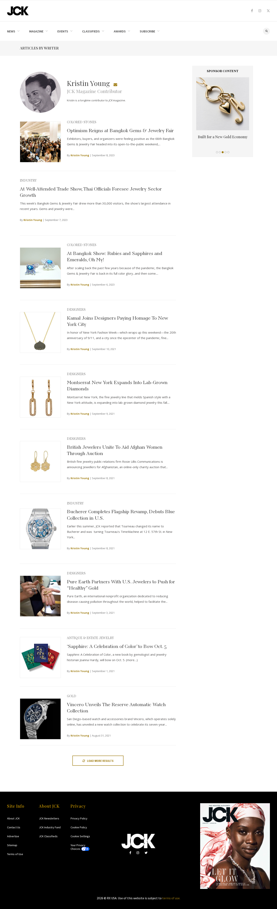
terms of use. (171, 898)
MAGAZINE (36, 31)
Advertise (13, 836)
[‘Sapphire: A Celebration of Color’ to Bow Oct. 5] (40, 657)
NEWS (11, 31)
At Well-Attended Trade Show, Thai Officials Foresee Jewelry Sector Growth (91, 191)
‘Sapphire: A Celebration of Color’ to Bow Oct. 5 (117, 645)
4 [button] (225, 152)
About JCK (13, 818)
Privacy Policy (79, 818)
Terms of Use (15, 854)
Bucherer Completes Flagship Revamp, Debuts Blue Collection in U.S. (121, 513)
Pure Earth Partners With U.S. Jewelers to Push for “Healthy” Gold (121, 584)
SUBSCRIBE (147, 31)
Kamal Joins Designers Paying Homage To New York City (117, 320)
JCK (18, 10)
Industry (28, 180)
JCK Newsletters (49, 818)
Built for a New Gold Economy (223, 136)
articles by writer (39, 48)
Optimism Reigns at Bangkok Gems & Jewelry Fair (120, 129)
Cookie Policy (79, 827)
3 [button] (223, 152)
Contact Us (13, 827)
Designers (76, 309)
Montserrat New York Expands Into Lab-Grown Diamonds (117, 384)
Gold (71, 695)
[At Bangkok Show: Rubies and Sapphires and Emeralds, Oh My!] (40, 268)
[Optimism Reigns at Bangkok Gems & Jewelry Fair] (40, 142)
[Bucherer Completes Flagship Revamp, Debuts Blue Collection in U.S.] (40, 529)
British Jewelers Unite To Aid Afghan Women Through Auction (114, 449)
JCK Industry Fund (50, 827)
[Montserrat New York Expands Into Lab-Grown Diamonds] (40, 397)
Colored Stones (81, 121)
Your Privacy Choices (78, 847)
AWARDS (120, 31)
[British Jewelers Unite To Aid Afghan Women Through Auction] (40, 461)
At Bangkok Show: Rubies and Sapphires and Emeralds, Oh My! (114, 255)
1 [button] (217, 152)
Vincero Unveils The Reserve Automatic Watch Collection (116, 706)
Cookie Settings (80, 836)
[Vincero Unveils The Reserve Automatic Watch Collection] (40, 719)
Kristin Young (80, 155)
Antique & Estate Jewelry (90, 637)
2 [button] (220, 152)
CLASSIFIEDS (91, 31)
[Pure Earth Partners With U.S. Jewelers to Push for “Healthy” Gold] (40, 596)
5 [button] (228, 152)
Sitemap (12, 845)
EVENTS (62, 31)
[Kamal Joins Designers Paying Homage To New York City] (40, 332)
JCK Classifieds (48, 836)
